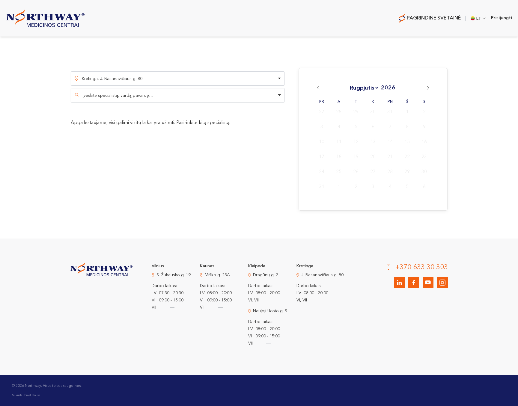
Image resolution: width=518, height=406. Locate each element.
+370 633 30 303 (421, 267)
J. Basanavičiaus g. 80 (322, 275)
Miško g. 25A (217, 275)
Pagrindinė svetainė (434, 18)
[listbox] (177, 78)
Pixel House (32, 395)
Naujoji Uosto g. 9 (270, 311)
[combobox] (177, 95)
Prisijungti (501, 18)
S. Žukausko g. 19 (173, 275)
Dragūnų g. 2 (265, 275)
